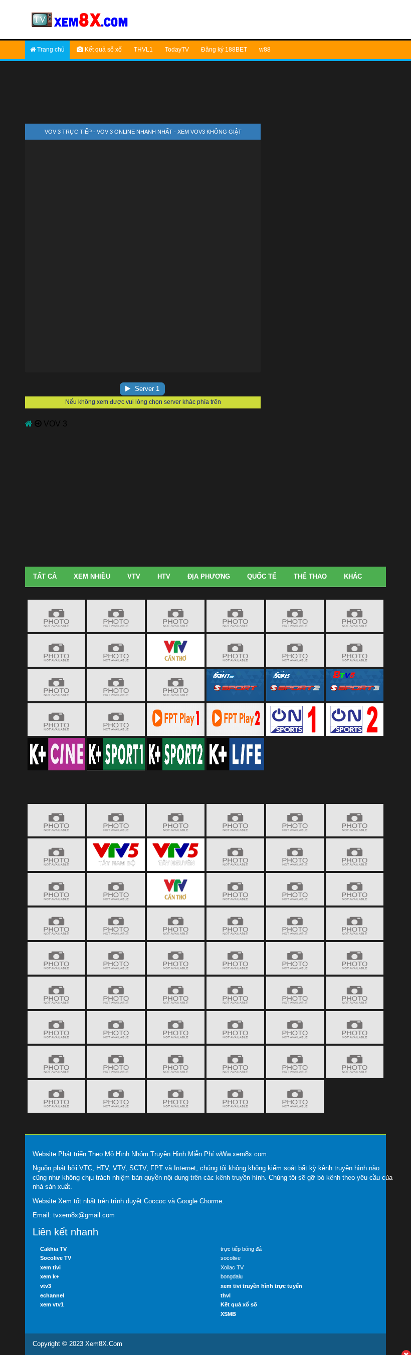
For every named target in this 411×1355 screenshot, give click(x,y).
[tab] (45, 577)
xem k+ (49, 1276)
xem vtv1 (52, 1304)
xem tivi (50, 1267)
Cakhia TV (53, 1249)
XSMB (228, 1314)
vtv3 (45, 1286)
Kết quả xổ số (239, 1304)
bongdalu (232, 1276)
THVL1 (143, 49)
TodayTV (177, 49)
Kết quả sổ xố (102, 49)
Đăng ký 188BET (224, 49)
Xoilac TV (232, 1267)
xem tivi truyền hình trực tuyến (261, 1286)
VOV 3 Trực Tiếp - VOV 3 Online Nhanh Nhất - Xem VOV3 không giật (143, 132)
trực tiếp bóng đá (241, 1249)
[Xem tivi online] (80, 19)
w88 (265, 49)
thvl (226, 1295)
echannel (52, 1295)
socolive (231, 1258)
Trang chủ (50, 49)
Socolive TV (55, 1258)
